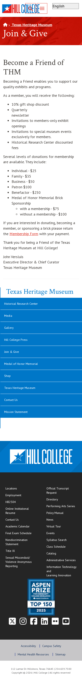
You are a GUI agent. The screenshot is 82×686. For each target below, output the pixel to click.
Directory (52, 499)
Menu (42, 8)
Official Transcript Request (62, 491)
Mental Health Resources (33, 654)
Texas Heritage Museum (31, 24)
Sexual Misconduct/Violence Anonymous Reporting (18, 562)
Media (8, 316)
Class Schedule (62, 546)
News (49, 520)
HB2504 (10, 502)
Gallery (9, 328)
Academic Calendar (17, 526)
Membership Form (23, 233)
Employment (13, 495)
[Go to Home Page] (5, 24)
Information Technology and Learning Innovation (61, 571)
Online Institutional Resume (21, 511)
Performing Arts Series (60, 506)
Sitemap (60, 654)
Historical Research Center (21, 304)
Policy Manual (54, 513)
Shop (7, 376)
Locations (11, 488)
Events (50, 533)
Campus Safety (51, 646)
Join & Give (11, 352)
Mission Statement (16, 412)
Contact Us (11, 400)
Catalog (51, 553)
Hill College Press (16, 340)
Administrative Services (61, 560)
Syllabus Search (56, 540)
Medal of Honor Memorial (21, 364)
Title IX (10, 551)
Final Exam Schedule (21, 533)
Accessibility (28, 646)
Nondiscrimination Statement (16, 542)
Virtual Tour (53, 526)
